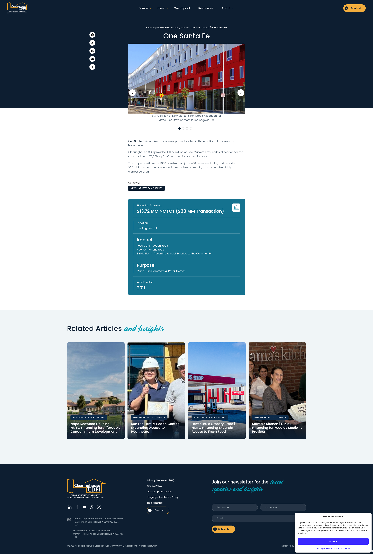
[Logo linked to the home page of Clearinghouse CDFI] (18, 8)
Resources (205, 8)
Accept (333, 541)
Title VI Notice (155, 503)
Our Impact (182, 8)
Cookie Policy (154, 486)
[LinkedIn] (92, 51)
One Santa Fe (137, 141)
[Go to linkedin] (70, 507)
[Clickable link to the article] (96, 390)
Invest (161, 8)
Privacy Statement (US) (160, 480)
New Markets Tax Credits (146, 188)
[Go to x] (99, 507)
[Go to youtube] (84, 507)
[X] (92, 43)
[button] (179, 128)
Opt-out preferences (324, 548)
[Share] (92, 67)
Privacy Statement (342, 548)
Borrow (144, 8)
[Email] (92, 59)
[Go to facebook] (77, 507)
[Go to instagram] (92, 507)
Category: (134, 182)
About (226, 8)
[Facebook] (92, 35)
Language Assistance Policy (162, 497)
